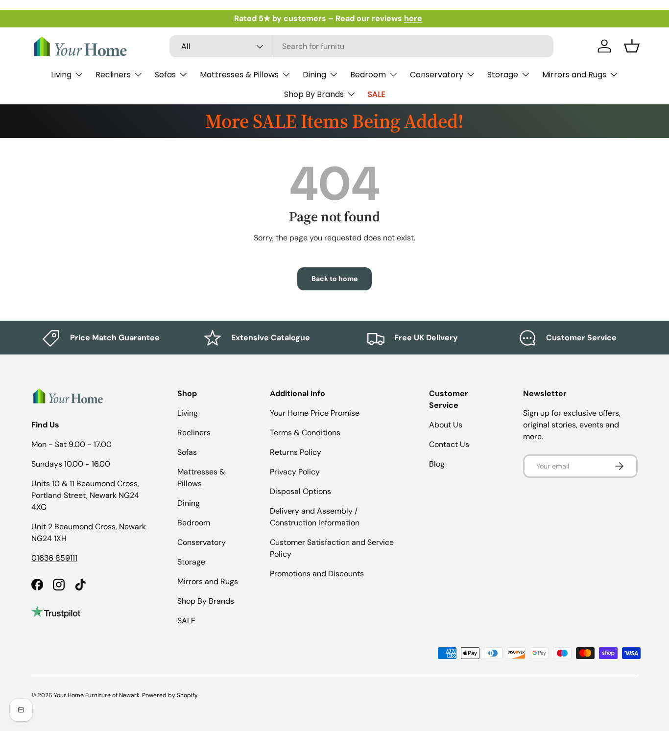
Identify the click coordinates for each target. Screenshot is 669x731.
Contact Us (449, 444)
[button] (632, 46)
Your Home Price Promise (314, 413)
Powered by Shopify (170, 695)
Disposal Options (300, 491)
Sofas (165, 74)
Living (61, 74)
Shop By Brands (314, 94)
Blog (437, 464)
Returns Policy (295, 452)
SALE (376, 94)
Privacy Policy (295, 472)
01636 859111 (54, 558)
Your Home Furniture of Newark (97, 695)
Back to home (334, 278)
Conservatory (436, 74)
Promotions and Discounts (317, 573)
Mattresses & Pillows (239, 74)
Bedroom (368, 74)
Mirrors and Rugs (574, 74)
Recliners (113, 74)
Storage (502, 74)
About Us (445, 425)
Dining (314, 74)
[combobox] (361, 46)
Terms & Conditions (305, 432)
